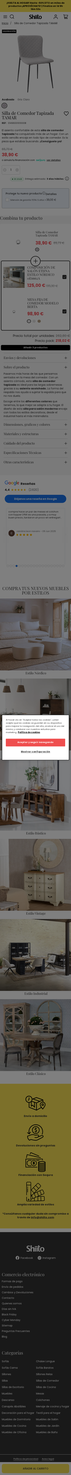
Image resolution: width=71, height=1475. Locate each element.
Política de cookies (29, 732)
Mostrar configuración (35, 751)
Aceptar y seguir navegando (35, 742)
